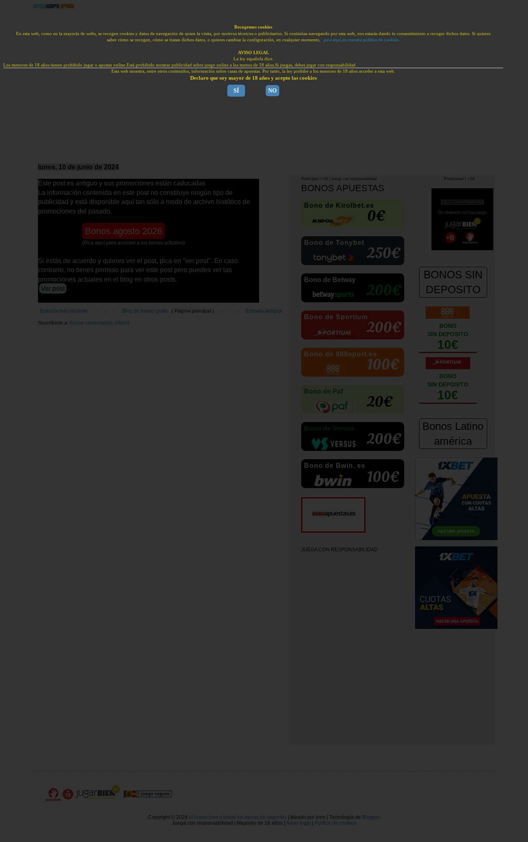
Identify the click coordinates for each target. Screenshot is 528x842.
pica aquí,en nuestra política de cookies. (362, 39)
